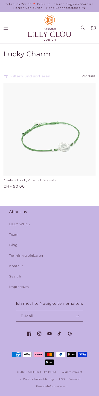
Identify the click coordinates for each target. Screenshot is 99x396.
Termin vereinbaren (26, 255)
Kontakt (16, 266)
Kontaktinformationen (51, 386)
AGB (62, 379)
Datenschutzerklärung (38, 379)
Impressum (19, 287)
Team (13, 234)
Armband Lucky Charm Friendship (29, 180)
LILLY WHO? (20, 224)
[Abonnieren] (78, 316)
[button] (6, 28)
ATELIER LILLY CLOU (42, 372)
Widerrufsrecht (71, 372)
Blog (13, 245)
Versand (75, 379)
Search (15, 276)
